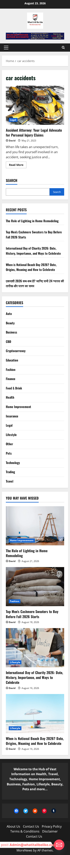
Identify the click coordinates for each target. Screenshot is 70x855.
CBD (8, 341)
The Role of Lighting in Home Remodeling (32, 220)
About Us (13, 826)
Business (11, 332)
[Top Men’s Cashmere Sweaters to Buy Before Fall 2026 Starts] (35, 586)
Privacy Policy (52, 826)
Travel (9, 481)
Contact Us (31, 826)
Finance (10, 378)
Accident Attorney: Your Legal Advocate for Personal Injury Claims (35, 105)
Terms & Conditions (24, 831)
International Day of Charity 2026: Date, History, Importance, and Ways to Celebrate (33, 251)
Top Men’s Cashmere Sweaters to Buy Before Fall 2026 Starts (32, 614)
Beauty (10, 323)
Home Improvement (18, 406)
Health (10, 397)
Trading (10, 471)
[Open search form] (63, 47)
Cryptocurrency (15, 350)
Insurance (12, 416)
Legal (13, 119)
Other (9, 443)
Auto (9, 313)
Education (12, 360)
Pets (9, 453)
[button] (6, 47)
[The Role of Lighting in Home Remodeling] (35, 525)
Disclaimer (50, 831)
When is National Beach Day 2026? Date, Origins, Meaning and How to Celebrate (31, 267)
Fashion (10, 369)
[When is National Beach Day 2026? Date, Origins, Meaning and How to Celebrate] (35, 713)
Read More (17, 165)
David (12, 140)
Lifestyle (11, 434)
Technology (13, 462)
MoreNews (24, 850)
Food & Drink (14, 388)
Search (11, 180)
